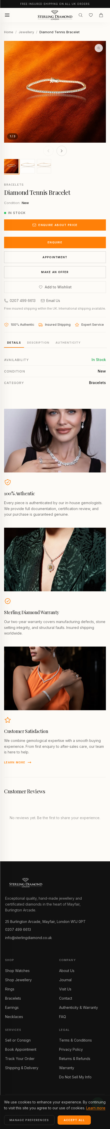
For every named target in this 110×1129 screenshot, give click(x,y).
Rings (9, 989)
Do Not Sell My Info (75, 1077)
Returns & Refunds (74, 1058)
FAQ (62, 1016)
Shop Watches (17, 970)
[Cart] (101, 15)
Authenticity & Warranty (78, 1007)
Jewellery (26, 32)
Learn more (14, 762)
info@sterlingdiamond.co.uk (28, 937)
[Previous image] (48, 151)
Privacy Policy (71, 1049)
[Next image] (62, 151)
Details (14, 342)
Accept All (74, 1120)
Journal (65, 980)
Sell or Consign (18, 1040)
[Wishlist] (91, 15)
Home (8, 32)
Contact (65, 998)
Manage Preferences (29, 1120)
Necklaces (14, 1016)
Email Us (53, 300)
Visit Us (65, 989)
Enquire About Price (58, 225)
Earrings (12, 1007)
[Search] (80, 15)
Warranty (66, 1068)
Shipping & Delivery (21, 1068)
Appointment (55, 257)
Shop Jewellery (18, 980)
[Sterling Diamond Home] (54, 15)
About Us (66, 970)
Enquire (55, 242)
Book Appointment (20, 1049)
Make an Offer (55, 272)
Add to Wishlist (58, 287)
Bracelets (13, 998)
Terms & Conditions (75, 1040)
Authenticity (68, 342)
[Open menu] (7, 15)
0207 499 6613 (23, 300)
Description (38, 342)
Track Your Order (20, 1058)
